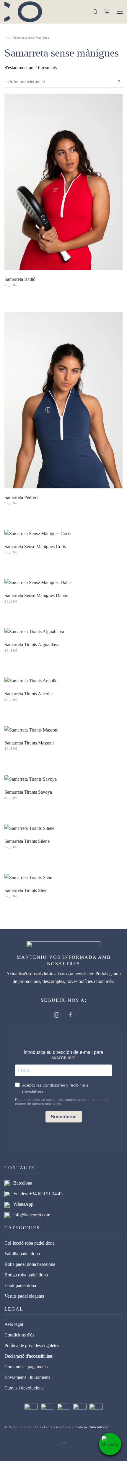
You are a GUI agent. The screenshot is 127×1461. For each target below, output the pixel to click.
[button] (95, 12)
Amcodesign (99, 1427)
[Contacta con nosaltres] (110, 1444)
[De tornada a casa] (26, 12)
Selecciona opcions (36, 300)
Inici (7, 37)
